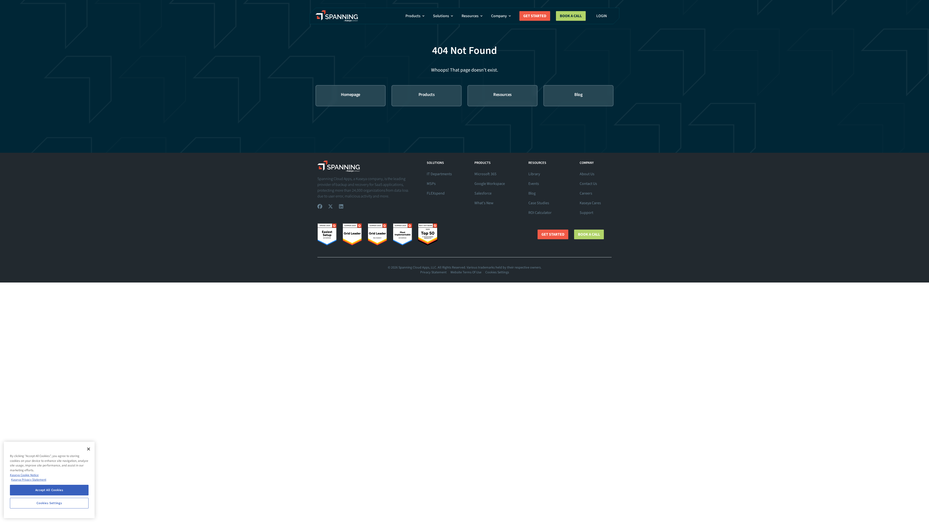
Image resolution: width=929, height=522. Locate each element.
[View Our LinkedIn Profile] (341, 206)
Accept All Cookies (49, 490)
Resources (470, 16)
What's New (484, 203)
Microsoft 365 (485, 174)
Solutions (441, 16)
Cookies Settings (497, 272)
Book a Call (571, 16)
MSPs (431, 183)
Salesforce (483, 193)
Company (499, 16)
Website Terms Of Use (465, 272)
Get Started (534, 16)
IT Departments (439, 174)
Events (533, 183)
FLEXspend (436, 193)
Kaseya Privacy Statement (28, 480)
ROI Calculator (540, 212)
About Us (587, 174)
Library (534, 174)
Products (412, 16)
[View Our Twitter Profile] (330, 206)
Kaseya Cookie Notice (24, 475)
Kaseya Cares (590, 203)
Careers (586, 193)
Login (601, 16)
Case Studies (538, 203)
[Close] (88, 449)
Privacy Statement (433, 272)
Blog (532, 193)
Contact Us (588, 183)
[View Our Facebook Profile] (319, 206)
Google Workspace (489, 183)
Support (586, 212)
